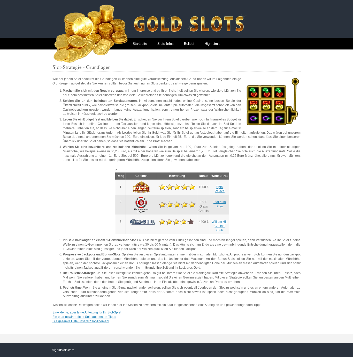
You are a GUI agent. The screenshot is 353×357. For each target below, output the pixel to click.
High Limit (212, 44)
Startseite (140, 44)
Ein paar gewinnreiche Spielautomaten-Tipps (84, 317)
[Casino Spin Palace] (141, 187)
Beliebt (189, 44)
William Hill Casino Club (219, 226)
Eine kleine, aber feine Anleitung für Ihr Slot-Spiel (86, 312)
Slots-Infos (165, 44)
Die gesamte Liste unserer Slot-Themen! (80, 321)
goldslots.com (64, 350)
